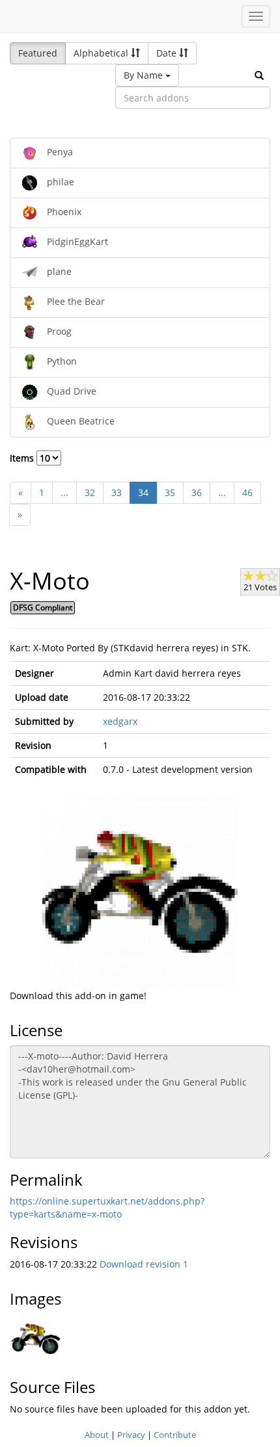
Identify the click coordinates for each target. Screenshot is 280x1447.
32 (90, 492)
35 (170, 492)
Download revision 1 (144, 1264)
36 (196, 492)
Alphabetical (102, 53)
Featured (37, 53)
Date (167, 53)
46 (247, 492)
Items (23, 458)
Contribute (175, 1434)
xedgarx (120, 721)
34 (143, 492)
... (64, 492)
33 (116, 492)
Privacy (131, 1434)
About (97, 1434)
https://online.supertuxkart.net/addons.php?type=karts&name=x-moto (107, 1207)
